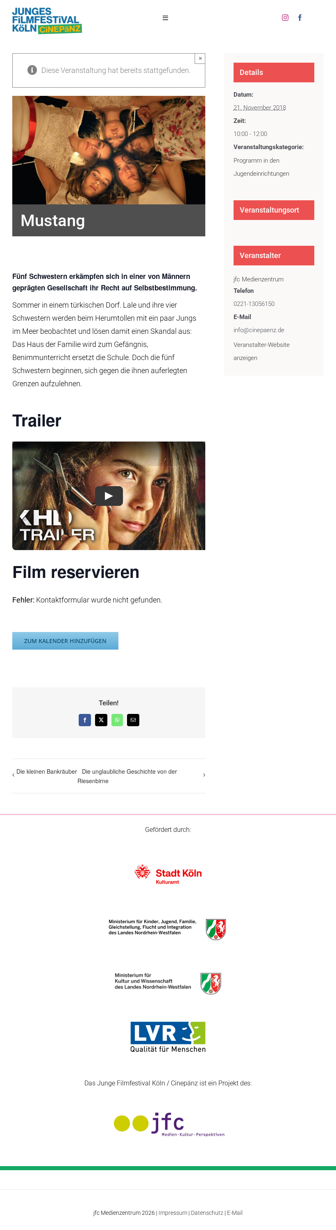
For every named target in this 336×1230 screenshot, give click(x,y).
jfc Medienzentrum (259, 279)
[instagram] (285, 17)
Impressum (173, 1213)
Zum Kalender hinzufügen (65, 640)
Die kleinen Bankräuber (46, 771)
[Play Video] (109, 496)
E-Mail (235, 1213)
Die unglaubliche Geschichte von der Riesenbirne (127, 775)
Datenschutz (207, 1213)
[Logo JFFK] (47, 9)
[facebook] (300, 17)
